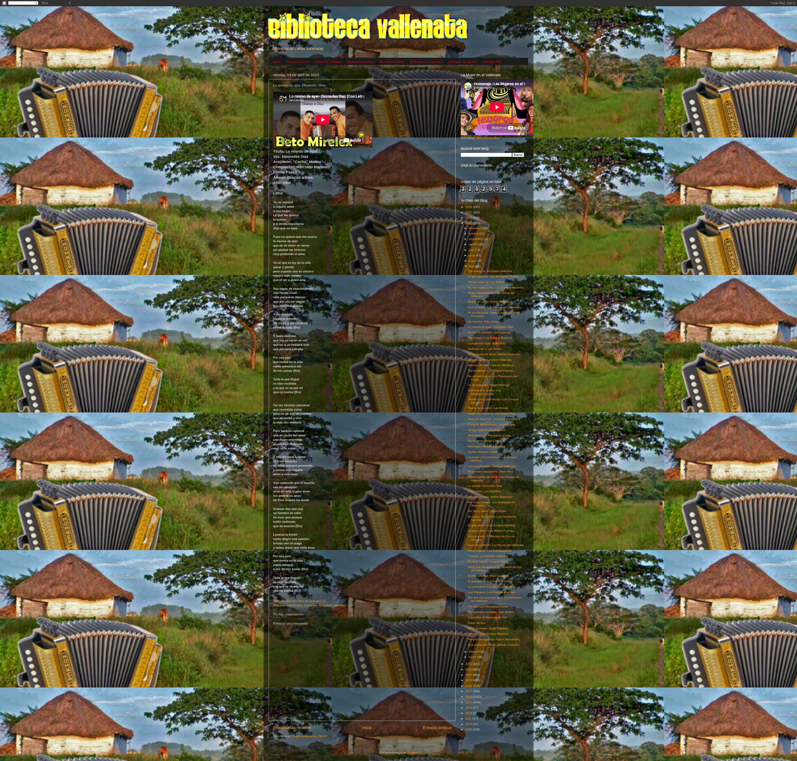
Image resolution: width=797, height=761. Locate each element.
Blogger (412, 752)
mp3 (329, 605)
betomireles (294, 605)
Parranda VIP (492, 61)
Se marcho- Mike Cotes (483, 321)
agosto (473, 244)
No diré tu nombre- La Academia (489, 332)
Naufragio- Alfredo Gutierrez (486, 446)
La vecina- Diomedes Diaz (485, 485)
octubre (474, 233)
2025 (469, 212)
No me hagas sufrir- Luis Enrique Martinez (495, 287)
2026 (469, 207)
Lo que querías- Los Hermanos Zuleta (493, 276)
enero (473, 657)
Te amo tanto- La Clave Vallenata (490, 359)
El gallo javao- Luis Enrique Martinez (492, 525)
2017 (469, 691)
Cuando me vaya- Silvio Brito (487, 343)
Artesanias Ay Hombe (463, 61)
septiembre (476, 239)
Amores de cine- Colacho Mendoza (491, 365)
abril (472, 266)
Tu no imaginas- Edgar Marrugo (489, 385)
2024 (469, 217)
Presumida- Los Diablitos (484, 491)
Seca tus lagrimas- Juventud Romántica (494, 419)
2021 (469, 669)
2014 (469, 707)
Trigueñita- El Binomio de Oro (487, 617)
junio (472, 255)
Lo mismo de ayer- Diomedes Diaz (490, 327)
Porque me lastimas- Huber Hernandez (493, 639)
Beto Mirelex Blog (391, 61)
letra (322, 605)
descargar (310, 605)
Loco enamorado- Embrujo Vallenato (492, 466)
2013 (469, 713)
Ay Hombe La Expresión (426, 61)
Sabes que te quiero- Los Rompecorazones (484, 392)
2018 (469, 685)
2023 (469, 223)
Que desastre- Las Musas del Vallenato (494, 307)
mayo (473, 260)
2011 (468, 718)
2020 (469, 674)
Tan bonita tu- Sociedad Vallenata (490, 271)
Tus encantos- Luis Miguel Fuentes (491, 370)
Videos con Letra (298, 61)
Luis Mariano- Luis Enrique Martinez (491, 592)
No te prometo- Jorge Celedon (488, 628)
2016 (469, 696)
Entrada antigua (437, 727)
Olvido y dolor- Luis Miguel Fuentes (491, 530)
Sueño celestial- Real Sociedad (488, 575)
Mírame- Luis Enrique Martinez (488, 633)
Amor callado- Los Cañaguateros (489, 550)
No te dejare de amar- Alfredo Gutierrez (494, 354)
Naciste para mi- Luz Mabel (486, 282)
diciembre (475, 228)
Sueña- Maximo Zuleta (483, 451)
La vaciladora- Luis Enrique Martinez (492, 586)
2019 (469, 680)
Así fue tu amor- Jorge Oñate (487, 511)
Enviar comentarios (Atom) (309, 736)
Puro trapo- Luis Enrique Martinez (490, 337)
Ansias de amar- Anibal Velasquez (490, 301)
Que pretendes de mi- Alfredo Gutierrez (494, 644)
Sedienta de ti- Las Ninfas (485, 348)
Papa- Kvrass (476, 623)
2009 (469, 729)
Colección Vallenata (328, 61)
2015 (469, 702)
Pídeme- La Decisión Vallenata (488, 556)
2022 (469, 663)
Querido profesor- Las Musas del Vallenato (496, 545)
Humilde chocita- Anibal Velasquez (490, 496)
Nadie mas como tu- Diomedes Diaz (491, 413)
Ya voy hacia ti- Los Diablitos (486, 430)
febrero (474, 651)
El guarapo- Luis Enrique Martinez (490, 581)
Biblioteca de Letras (360, 61)
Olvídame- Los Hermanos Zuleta (489, 435)
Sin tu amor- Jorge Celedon (486, 440)
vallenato (340, 605)
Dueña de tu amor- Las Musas (488, 408)
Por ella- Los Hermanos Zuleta (488, 606)
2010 (469, 724)
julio (472, 250)
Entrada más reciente (292, 727)
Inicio (276, 61)
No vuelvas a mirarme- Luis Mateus (491, 612)
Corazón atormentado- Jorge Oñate (491, 424)
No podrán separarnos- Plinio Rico (490, 471)
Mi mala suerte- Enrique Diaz (487, 561)
